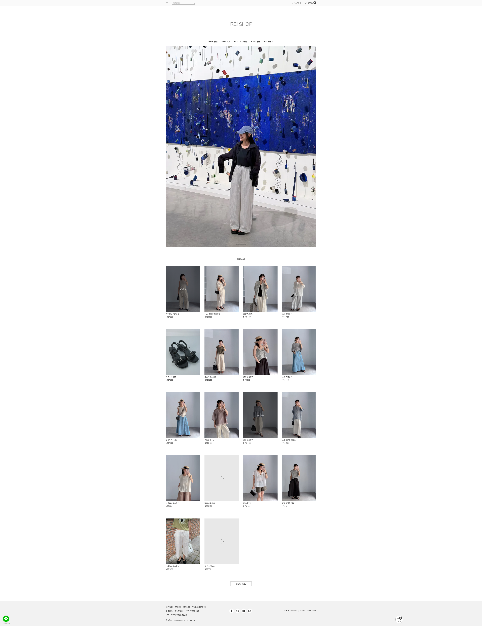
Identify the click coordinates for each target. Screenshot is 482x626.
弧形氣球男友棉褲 (172, 314)
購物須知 (178, 607)
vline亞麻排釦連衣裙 (212, 314)
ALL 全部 (268, 41)
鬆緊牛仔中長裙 (172, 440)
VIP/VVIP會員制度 (192, 611)
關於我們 (169, 607)
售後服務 (169, 611)
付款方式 (186, 607)
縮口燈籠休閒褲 (210, 377)
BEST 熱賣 (226, 41)
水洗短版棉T (287, 377)
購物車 (311, 3)
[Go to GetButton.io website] (6, 623)
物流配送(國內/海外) (200, 607)
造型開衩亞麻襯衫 (289, 440)
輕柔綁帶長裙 (209, 503)
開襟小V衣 (247, 503)
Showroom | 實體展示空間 (176, 615)
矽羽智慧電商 (311, 611)
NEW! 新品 (213, 41)
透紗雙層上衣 (209, 440)
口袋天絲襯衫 (248, 314)
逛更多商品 (241, 584)
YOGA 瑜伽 (255, 41)
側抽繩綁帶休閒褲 (172, 566)
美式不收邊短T (210, 566)
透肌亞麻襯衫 (287, 314)
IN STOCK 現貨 (240, 41)
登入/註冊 (297, 3)
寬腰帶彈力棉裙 (288, 503)
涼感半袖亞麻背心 (172, 503)
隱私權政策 (179, 611)
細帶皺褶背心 (248, 377)
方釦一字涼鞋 (171, 377)
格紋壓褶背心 (248, 440)
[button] (236, 244)
